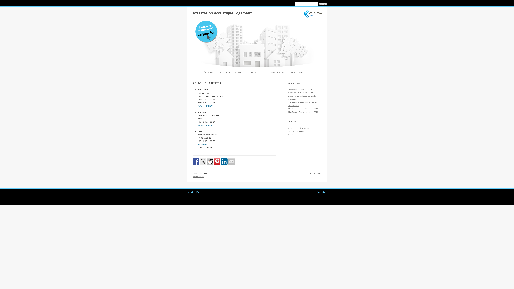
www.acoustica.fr (205, 105)
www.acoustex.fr (205, 125)
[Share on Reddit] (210, 161)
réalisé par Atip (315, 173)
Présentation (207, 72)
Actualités (239, 72)
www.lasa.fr (203, 144)
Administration (198, 177)
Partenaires (321, 192)
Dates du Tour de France (298, 128)
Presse (291, 134)
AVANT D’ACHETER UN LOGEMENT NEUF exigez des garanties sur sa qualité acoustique (303, 96)
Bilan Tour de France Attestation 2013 (303, 112)
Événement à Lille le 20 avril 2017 (301, 89)
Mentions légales (195, 192)
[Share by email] (231, 161)
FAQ (263, 72)
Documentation (277, 72)
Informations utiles (295, 131)
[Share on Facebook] (196, 161)
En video (253, 72)
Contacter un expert (298, 72)
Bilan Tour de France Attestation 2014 (303, 109)
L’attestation (224, 72)
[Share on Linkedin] (224, 161)
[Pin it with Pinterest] (217, 161)
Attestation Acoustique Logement (222, 13)
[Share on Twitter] (203, 161)
